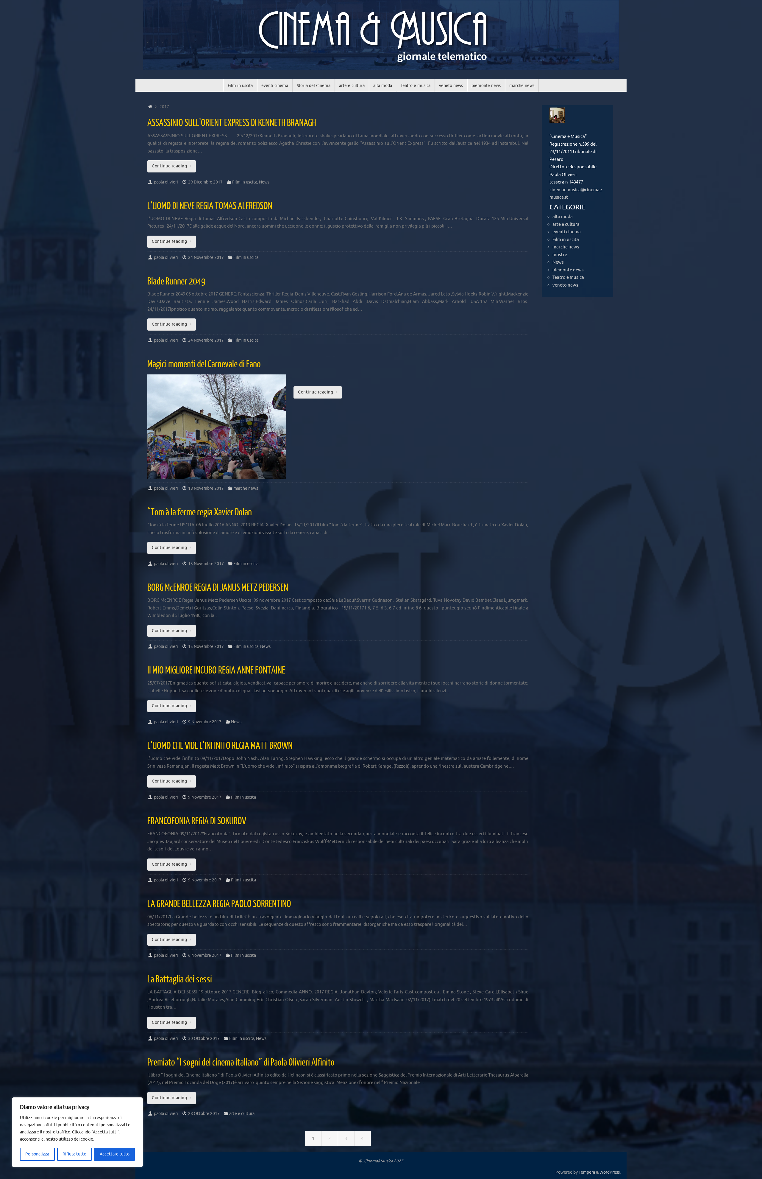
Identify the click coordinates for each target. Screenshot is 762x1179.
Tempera (587, 1172)
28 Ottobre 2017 (204, 1113)
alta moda (562, 217)
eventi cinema (566, 232)
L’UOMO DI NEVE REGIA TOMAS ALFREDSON (209, 206)
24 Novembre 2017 (206, 257)
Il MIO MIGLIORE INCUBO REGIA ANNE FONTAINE (216, 670)
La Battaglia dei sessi (179, 979)
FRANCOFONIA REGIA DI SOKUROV (196, 821)
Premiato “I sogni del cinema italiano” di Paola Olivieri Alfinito (241, 1062)
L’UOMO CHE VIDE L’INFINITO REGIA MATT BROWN (220, 746)
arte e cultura (241, 1113)
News (264, 182)
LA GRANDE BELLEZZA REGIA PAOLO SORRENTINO (219, 904)
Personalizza (37, 1154)
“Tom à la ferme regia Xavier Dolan (199, 512)
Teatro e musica (568, 277)
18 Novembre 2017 (206, 488)
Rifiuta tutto (74, 1154)
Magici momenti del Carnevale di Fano (204, 364)
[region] (77, 1132)
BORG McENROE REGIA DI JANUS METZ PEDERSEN (217, 587)
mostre (559, 255)
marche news (245, 488)
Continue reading (169, 166)
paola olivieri (166, 182)
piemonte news (568, 270)
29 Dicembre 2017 (205, 182)
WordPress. (610, 1172)
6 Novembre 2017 (204, 955)
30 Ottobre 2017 (204, 1038)
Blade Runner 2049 (176, 281)
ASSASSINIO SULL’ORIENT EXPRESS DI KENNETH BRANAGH (231, 123)
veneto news (565, 285)
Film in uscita (244, 182)
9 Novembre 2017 (204, 721)
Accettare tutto (114, 1154)
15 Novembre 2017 (206, 563)
